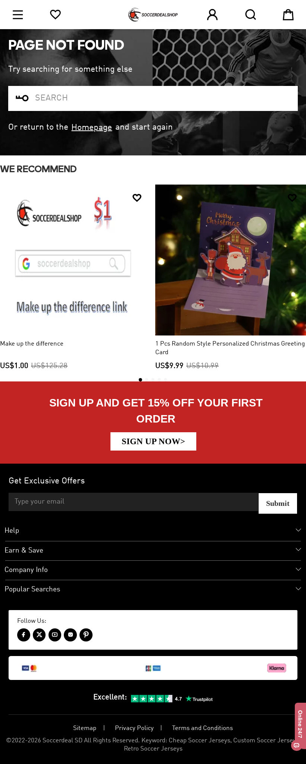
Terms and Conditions (202, 728)
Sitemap (84, 728)
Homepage (91, 127)
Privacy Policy (134, 728)
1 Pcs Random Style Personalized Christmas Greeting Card (230, 348)
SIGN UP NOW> (153, 441)
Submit (278, 503)
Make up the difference (31, 344)
